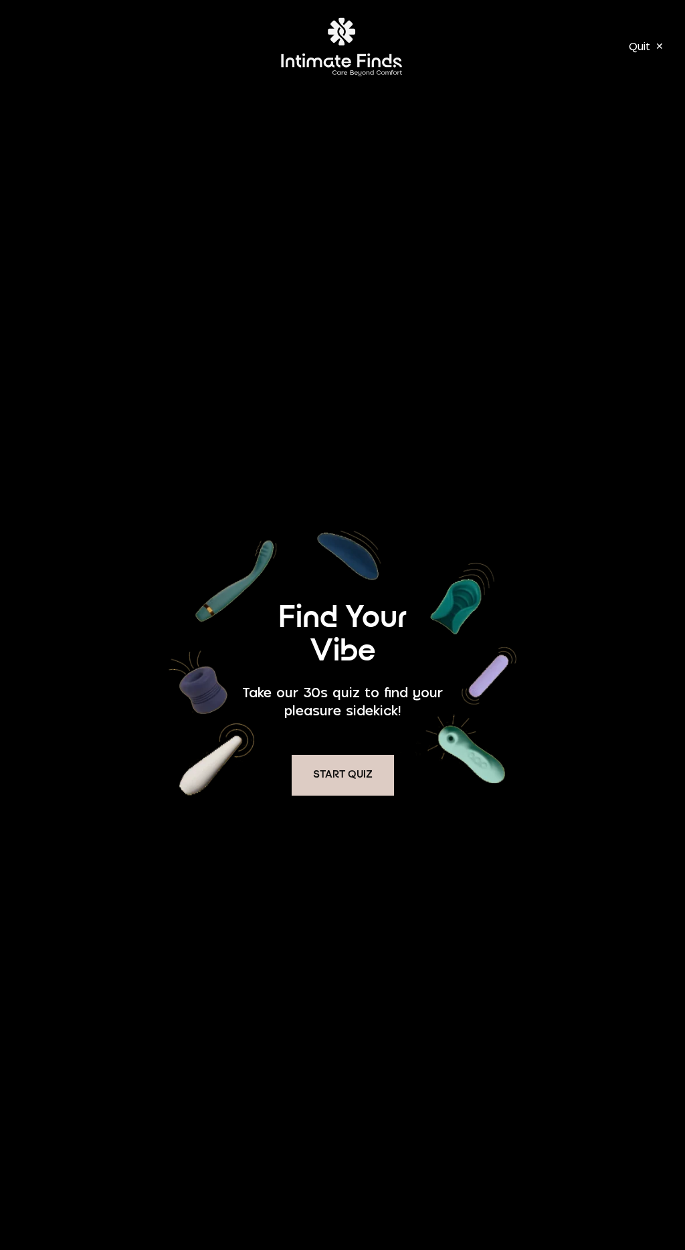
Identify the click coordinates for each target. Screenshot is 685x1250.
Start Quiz (343, 775)
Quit (646, 46)
